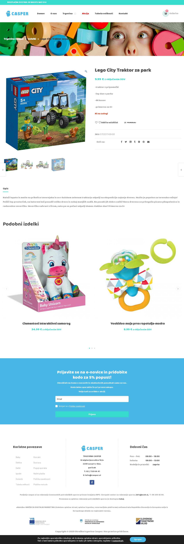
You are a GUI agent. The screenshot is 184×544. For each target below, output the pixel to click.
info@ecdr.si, (142, 495)
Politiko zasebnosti (77, 406)
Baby (18, 457)
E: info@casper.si (92, 475)
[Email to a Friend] (147, 142)
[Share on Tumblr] (134, 142)
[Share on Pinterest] (142, 142)
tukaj (121, 499)
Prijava (92, 414)
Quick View (40, 321)
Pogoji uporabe (40, 468)
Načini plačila (39, 473)
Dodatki (19, 479)
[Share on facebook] (121, 142)
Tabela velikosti (23, 484)
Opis (5, 188)
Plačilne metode (40, 484)
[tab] (5, 189)
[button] (89, 348)
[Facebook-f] (92, 482)
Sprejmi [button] (138, 539)
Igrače (18, 473)
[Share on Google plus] (138, 142)
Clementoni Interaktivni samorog (46, 323)
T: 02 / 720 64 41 (92, 471)
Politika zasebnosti (41, 479)
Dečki (18, 468)
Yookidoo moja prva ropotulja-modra (138, 323)
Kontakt (37, 457)
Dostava (37, 462)
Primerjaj (131, 122)
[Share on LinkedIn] (129, 142)
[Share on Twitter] (125, 142)
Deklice (19, 462)
